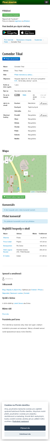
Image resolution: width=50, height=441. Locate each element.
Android (33, 290)
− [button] (6, 161)
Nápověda (5, 293)
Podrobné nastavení (20, 421)
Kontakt (26, 293)
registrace (18, 21)
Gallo (24, 95)
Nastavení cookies (16, 293)
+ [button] (6, 158)
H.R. (15, 81)
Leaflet (33, 192)
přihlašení (26, 21)
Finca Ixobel (7, 242)
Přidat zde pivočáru (12, 59)
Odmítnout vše (25, 434)
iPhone (40, 290)
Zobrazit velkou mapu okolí (14, 197)
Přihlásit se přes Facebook (11, 15)
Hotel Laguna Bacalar (7, 251)
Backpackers (7, 246)
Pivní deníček (7, 1)
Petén (6, 42)
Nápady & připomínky (14, 290)
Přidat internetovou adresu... (23, 75)
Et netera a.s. (7, 279)
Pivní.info (5, 314)
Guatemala (38, 40)
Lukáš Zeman (18, 303)
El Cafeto (6, 256)
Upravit (44, 103)
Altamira (6, 237)
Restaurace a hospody (24, 40)
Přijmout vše (25, 428)
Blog (3, 290)
